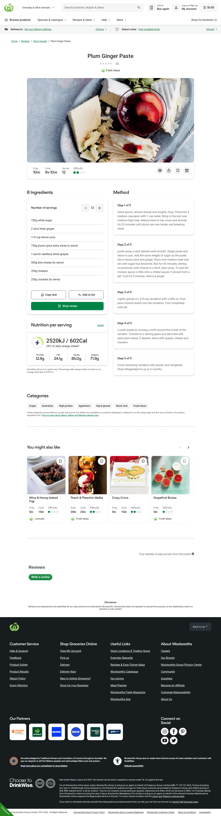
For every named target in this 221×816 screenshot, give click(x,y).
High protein (66, 405)
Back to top (199, 626)
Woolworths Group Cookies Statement (126, 812)
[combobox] (102, 7)
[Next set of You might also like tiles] (188, 447)
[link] (110, 63)
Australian (47, 405)
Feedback (15, 658)
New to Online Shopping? (75, 678)
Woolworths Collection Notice (161, 812)
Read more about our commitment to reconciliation (44, 766)
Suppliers (166, 678)
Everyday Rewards (121, 658)
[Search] (139, 7)
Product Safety (19, 664)
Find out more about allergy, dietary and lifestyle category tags (70, 415)
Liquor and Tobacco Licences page (168, 796)
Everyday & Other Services (36, 7)
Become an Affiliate (173, 685)
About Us (166, 699)
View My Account (70, 651)
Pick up (64, 658)
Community (168, 671)
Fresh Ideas (113, 70)
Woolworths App (120, 699)
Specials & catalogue (50, 20)
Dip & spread (40, 41)
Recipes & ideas (82, 20)
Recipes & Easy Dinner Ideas (127, 664)
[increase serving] (99, 208)
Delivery (65, 664)
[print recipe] (160, 170)
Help (104, 20)
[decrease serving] (85, 208)
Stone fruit (122, 405)
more (100, 325)
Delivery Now (68, 671)
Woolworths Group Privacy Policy (89, 812)
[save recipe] (178, 170)
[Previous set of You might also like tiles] (180, 447)
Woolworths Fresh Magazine (127, 692)
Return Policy (18, 678)
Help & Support (19, 651)
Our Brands (168, 658)
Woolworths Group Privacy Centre (181, 664)
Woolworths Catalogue (124, 671)
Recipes (25, 41)
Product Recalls (19, 671)
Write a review (41, 578)
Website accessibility (133, 766)
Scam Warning (19, 685)
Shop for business (202, 20)
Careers (165, 651)
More (120, 20)
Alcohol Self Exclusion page (185, 802)
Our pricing (117, 678)
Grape (32, 405)
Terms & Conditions (187, 812)
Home (14, 41)
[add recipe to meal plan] (187, 170)
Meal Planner (118, 685)
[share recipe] (169, 170)
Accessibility (205, 812)
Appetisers (84, 405)
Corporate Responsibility (176, 692)
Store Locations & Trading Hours (130, 651)
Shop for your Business (74, 685)
